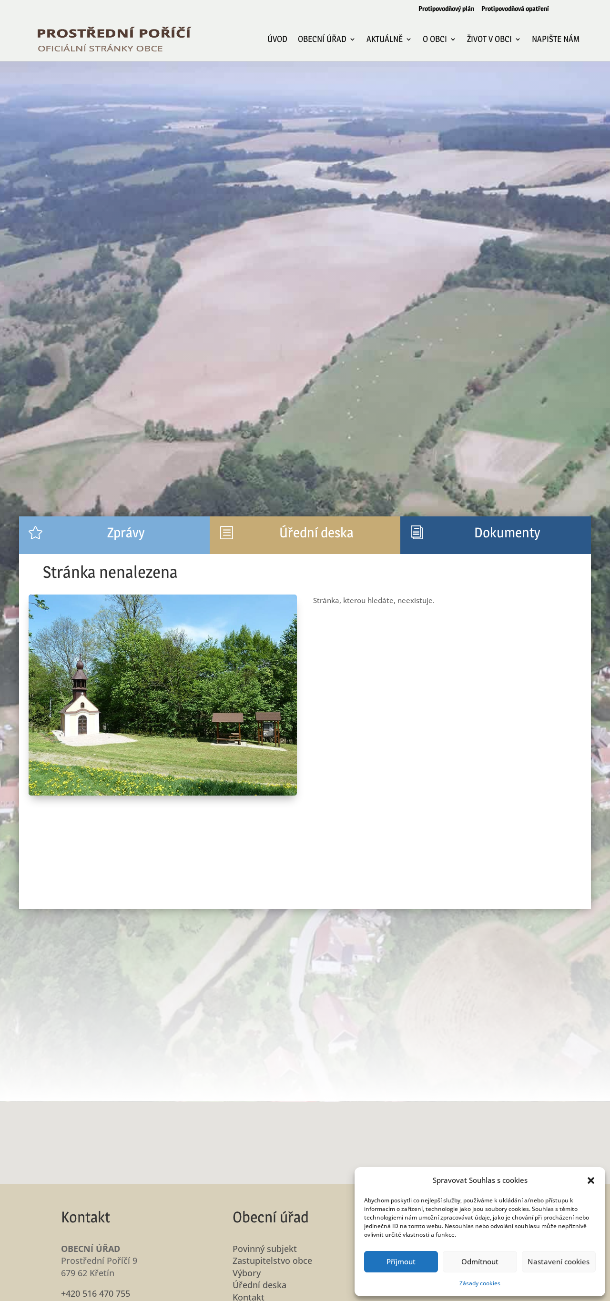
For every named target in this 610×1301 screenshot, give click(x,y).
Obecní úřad (322, 40)
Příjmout (401, 1261)
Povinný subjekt (265, 1248)
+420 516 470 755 (95, 1293)
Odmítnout (479, 1261)
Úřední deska (259, 1285)
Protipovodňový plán (446, 8)
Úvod (277, 40)
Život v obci (489, 40)
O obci (435, 40)
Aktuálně (384, 40)
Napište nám (556, 40)
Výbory (247, 1273)
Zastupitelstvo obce (272, 1260)
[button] (591, 1180)
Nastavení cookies (559, 1261)
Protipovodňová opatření (515, 8)
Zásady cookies (479, 1283)
